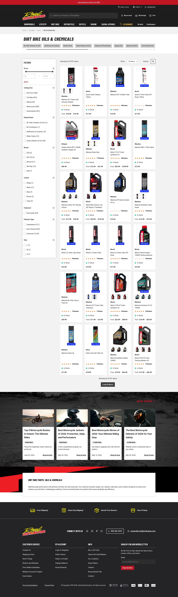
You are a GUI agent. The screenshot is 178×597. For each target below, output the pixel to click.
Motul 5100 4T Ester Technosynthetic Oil (142, 359)
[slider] (26, 71)
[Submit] (51, 15)
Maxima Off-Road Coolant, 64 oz (119, 201)
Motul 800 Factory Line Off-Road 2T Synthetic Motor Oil (94, 206)
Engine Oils (118, 46)
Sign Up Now (127, 568)
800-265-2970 (116, 531)
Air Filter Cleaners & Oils (32, 46)
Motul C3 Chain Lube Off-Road (119, 254)
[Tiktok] (97, 531)
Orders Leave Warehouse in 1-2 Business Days (89, 2)
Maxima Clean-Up (67, 353)
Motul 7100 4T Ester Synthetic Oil (117, 306)
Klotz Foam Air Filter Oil (94, 353)
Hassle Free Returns (109, 510)
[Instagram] (92, 531)
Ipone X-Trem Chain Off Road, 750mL (143, 96)
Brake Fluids (68, 46)
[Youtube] (101, 531)
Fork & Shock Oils (148, 46)
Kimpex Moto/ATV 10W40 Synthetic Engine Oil (70, 148)
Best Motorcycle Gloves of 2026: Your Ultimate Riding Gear (105, 434)
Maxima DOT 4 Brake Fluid (119, 95)
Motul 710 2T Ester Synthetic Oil (117, 153)
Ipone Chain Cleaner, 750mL (93, 96)
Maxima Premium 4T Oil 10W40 (143, 306)
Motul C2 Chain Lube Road (70, 253)
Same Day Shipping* (76, 510)
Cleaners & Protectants (103, 46)
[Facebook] (87, 531)
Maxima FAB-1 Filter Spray (144, 147)
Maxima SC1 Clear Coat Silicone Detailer (69, 101)
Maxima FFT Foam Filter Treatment (94, 306)
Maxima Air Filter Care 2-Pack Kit (70, 301)
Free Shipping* (42, 510)
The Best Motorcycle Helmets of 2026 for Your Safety (139, 434)
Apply (26, 82)
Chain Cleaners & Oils (83, 46)
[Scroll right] (154, 49)
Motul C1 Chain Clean (93, 253)
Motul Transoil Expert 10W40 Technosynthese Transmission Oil (143, 254)
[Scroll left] (24, 49)
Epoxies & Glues (132, 46)
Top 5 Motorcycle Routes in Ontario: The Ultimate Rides (37, 434)
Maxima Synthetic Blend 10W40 (119, 359)
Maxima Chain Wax (92, 152)
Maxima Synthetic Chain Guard (143, 206)
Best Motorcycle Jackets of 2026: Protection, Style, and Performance (71, 434)
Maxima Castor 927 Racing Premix (71, 206)
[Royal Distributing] (34, 15)
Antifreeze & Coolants (51, 46)
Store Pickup (142, 510)
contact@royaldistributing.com (142, 531)
